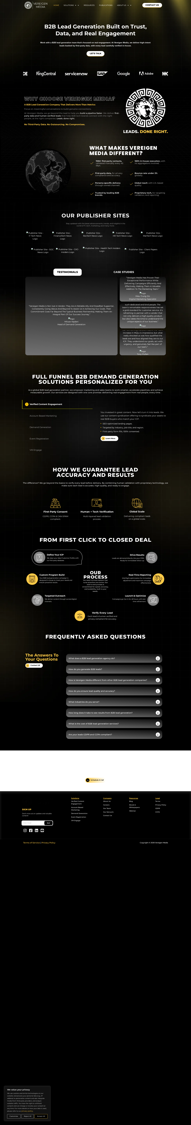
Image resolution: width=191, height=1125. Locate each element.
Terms (157, 801)
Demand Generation (79, 813)
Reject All (27, 1116)
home (59, 5)
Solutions (71, 5)
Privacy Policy (160, 805)
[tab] (67, 272)
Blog (131, 801)
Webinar (132, 811)
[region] (27, 1103)
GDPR (157, 808)
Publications (105, 5)
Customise (14, 1116)
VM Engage (75, 820)
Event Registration (78, 817)
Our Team (107, 808)
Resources (89, 5)
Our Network (108, 812)
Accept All (41, 1116)
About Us (107, 801)
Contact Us (107, 815)
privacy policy (27, 1111)
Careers (106, 805)
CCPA (157, 812)
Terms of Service (31, 843)
